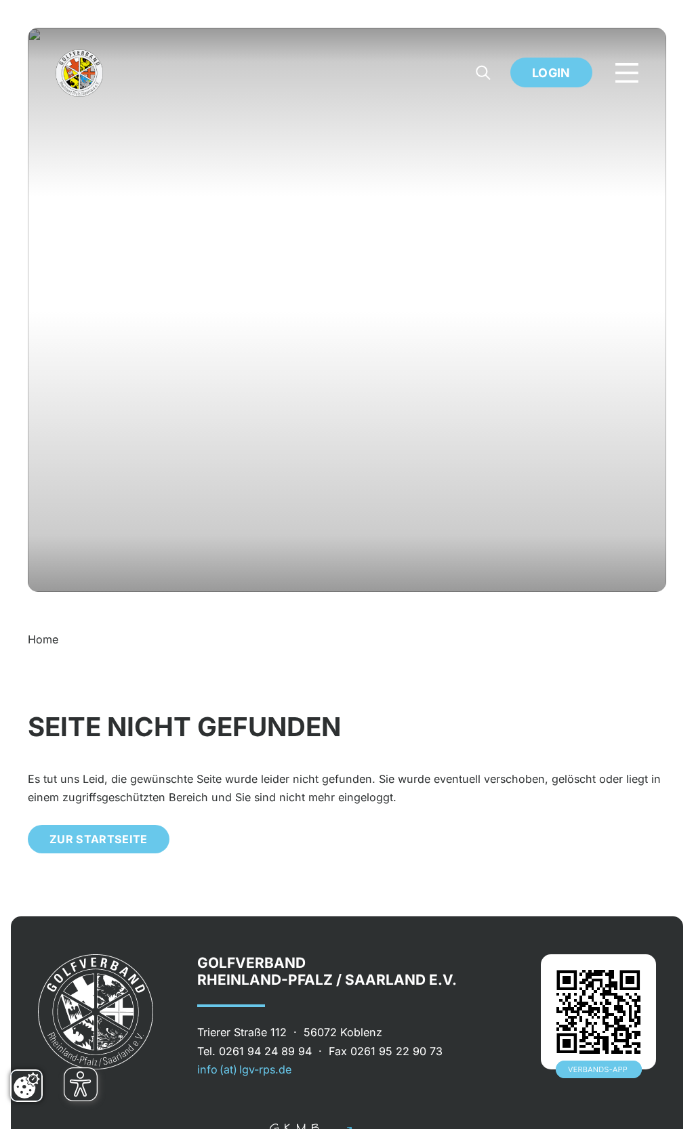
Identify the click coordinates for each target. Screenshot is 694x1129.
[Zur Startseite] (79, 73)
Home (43, 639)
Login (551, 73)
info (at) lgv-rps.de (244, 1069)
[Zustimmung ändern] (26, 1085)
